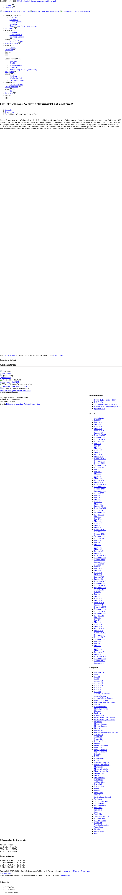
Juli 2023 (97, 495)
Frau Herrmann (9, 355)
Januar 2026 (98, 433)
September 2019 (100, 588)
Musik (96, 775)
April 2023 (98, 502)
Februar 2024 (99, 480)
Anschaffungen (100, 696)
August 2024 (99, 467)
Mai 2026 (97, 424)
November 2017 (100, 635)
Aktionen (97, 692)
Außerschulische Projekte (103, 698)
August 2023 (99, 493)
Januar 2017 (98, 654)
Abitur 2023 (98, 689)
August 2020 (99, 564)
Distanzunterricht (100, 707)
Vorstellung (98, 827)
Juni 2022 (98, 519)
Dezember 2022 (100, 508)
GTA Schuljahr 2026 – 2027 (105, 400)
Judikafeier (98, 747)
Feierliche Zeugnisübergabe (104, 717)
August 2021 (99, 538)
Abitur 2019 (98, 683)
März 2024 (98, 478)
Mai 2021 (97, 545)
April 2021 (98, 547)
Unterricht (98, 823)
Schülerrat (98, 799)
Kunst (96, 760)
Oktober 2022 (99, 510)
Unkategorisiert (100, 821)
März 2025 (98, 452)
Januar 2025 (98, 457)
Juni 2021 (98, 543)
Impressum (68, 871)
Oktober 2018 (99, 611)
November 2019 (100, 583)
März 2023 (98, 504)
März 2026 (98, 429)
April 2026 (98, 426)
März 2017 (98, 650)
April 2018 (98, 624)
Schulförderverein (101, 801)
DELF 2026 (98, 402)
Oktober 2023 (99, 489)
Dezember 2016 (100, 656)
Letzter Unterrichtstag (102, 765)
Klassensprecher (100, 758)
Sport (96, 812)
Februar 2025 (99, 454)
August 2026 (99, 418)
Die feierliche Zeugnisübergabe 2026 (108, 406)
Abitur (96, 679)
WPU (96, 833)
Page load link (5, 873)
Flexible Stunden (100, 724)
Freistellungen (5, 373)
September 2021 (100, 536)
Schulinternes (58, 355)
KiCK (96, 756)
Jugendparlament (100, 750)
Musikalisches (99, 778)
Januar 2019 (98, 605)
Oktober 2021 (99, 534)
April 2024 (98, 476)
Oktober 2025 (99, 439)
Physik (96, 788)
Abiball (97, 677)
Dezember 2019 (100, 581)
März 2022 (98, 525)
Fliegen (97, 728)
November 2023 (100, 487)
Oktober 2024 (99, 463)
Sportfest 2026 (99, 409)
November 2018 (100, 609)
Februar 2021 (99, 551)
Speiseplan (98, 810)
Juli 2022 (97, 517)
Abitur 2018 (98, 681)
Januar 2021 (98, 553)
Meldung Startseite (101, 769)
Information (98, 743)
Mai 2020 (97, 570)
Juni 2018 (98, 620)
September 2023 (100, 491)
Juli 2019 (97, 592)
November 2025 (100, 437)
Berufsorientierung (101, 700)
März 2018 (98, 626)
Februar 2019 (99, 603)
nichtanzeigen (99, 782)
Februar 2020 (99, 577)
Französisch (98, 730)
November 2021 (100, 532)
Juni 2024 (98, 472)
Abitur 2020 (98, 685)
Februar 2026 (99, 431)
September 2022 (100, 512)
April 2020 (98, 573)
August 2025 (99, 442)
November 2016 (100, 659)
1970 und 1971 (100, 672)
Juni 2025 (98, 446)
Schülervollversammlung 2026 (105, 404)
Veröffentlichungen (101, 825)
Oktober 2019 (99, 585)
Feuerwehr (98, 722)
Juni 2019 (98, 594)
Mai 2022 (97, 521)
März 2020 (98, 575)
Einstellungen (65, 875)
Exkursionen (99, 715)
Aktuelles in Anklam (102, 694)
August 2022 (99, 515)
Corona (97, 705)
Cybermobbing (5, 378)
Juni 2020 (98, 568)
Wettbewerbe (99, 831)
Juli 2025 (97, 444)
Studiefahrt (98, 814)
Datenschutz (85, 871)
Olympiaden (98, 784)
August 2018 (99, 616)
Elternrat (97, 711)
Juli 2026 (97, 420)
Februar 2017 (99, 652)
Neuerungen (98, 780)
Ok (1, 877)
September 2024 (100, 465)
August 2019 (99, 590)
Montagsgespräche (101, 771)
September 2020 (100, 562)
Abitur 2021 (98, 687)
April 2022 (98, 523)
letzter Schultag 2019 (102, 763)
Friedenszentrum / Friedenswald (106, 732)
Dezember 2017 (100, 633)
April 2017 (98, 648)
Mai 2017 (97, 646)
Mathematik (98, 767)
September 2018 (100, 613)
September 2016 (100, 663)
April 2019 (98, 598)
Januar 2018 (98, 631)
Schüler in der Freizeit (102, 797)
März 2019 (98, 601)
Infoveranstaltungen (101, 745)
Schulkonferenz (100, 806)
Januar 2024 (98, 482)
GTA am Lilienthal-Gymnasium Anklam (15, 386)
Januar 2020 (98, 579)
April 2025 (98, 450)
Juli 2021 (97, 540)
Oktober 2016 (99, 661)
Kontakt (76, 871)
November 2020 (100, 558)
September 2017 (100, 639)
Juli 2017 (97, 641)
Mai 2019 (97, 596)
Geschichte (98, 737)
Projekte (97, 790)
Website (97, 829)
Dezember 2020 (100, 555)
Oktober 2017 (99, 637)
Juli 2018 (97, 618)
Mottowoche (99, 773)
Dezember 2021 (100, 530)
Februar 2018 (99, 628)
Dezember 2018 (100, 607)
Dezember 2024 (100, 459)
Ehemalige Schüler (101, 709)
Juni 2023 (98, 497)
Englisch (97, 713)
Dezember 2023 (100, 484)
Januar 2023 (98, 506)
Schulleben (98, 808)
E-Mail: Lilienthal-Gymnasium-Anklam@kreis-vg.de (36, 1)
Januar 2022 (98, 527)
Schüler (97, 795)
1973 (96, 674)
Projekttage (98, 793)
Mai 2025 (97, 448)
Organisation (99, 786)
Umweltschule (99, 818)
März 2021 (98, 549)
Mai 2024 (97, 474)
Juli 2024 (97, 469)
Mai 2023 (97, 500)
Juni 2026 (98, 422)
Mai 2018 (97, 622)
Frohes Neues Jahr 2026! (9, 382)
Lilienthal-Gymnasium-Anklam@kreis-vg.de (23, 404)
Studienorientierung (101, 816)
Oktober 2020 (99, 560)
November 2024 (100, 461)
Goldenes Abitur (100, 741)
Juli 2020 (97, 566)
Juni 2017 (98, 644)
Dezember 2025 (100, 435)
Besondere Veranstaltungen (104, 702)
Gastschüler (98, 735)
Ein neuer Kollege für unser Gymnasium (15, 391)
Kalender (97, 754)
